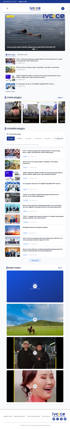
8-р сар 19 (48, 138)
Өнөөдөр (10, 138)
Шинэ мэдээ (11, 54)
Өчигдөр (19, 138)
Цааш (60, 97)
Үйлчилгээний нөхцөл (33, 416)
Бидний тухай (8, 416)
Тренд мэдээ (23, 54)
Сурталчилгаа (46, 416)
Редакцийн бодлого (19, 416)
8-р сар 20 (38, 138)
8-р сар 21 (29, 138)
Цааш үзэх (35, 260)
